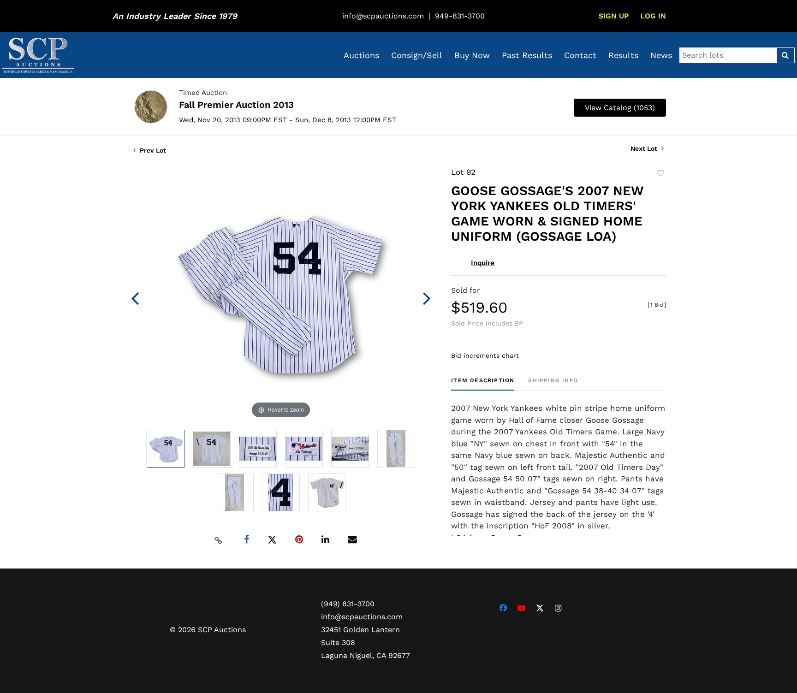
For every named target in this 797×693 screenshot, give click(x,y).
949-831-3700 (460, 16)
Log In (653, 16)
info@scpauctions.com (383, 16)
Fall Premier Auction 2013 (236, 104)
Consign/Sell (416, 55)
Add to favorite (660, 173)
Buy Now (472, 55)
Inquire (482, 263)
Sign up (614, 16)
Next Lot (644, 148)
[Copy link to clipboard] (218, 539)
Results (623, 55)
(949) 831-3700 (348, 603)
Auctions (361, 55)
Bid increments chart (485, 355)
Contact (580, 55)
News (661, 55)
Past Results (527, 55)
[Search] (785, 55)
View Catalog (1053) (620, 107)
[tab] (482, 384)
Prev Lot (152, 150)
